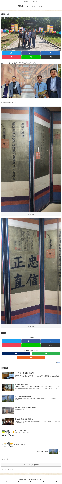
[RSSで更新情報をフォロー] (31, 357)
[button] (50, 57)
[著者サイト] (16, 353)
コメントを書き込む (31, 465)
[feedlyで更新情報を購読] (46, 353)
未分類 (4, 333)
